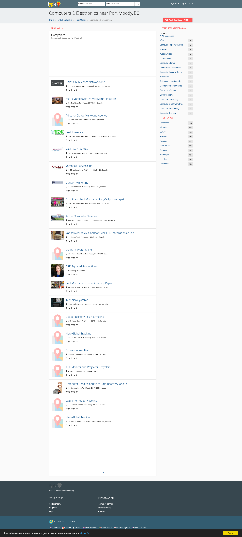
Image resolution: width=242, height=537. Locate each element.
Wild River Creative (77, 149)
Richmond (164, 164)
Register (188, 4)
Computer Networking (169, 108)
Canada (67, 527)
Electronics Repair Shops (171, 86)
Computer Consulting (169, 99)
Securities (164, 76)
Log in (176, 4)
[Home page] (54, 4)
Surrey (162, 132)
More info (84, 533)
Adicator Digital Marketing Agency (86, 115)
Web (162, 40)
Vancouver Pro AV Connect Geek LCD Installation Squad (100, 233)
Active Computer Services (81, 216)
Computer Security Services (172, 72)
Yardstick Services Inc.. (80, 165)
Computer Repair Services (171, 45)
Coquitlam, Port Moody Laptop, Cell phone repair (95, 199)
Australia (56, 527)
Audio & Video (166, 54)
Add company (55, 504)
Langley (163, 159)
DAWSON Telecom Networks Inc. (86, 82)
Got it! (231, 533)
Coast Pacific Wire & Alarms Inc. (85, 316)
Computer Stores (167, 63)
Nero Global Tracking (78, 333)
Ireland (77, 527)
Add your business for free (177, 20)
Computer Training (168, 113)
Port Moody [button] (167, 118)
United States (140, 527)
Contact (101, 511)
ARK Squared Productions (81, 266)
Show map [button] (55, 28)
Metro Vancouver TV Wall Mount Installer (91, 98)
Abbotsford (165, 145)
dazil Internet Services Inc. (82, 400)
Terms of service (105, 504)
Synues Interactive (77, 350)
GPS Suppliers (166, 95)
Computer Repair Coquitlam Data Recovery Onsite (96, 383)
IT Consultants (166, 58)
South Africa (106, 527)
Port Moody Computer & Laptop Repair (89, 283)
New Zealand (91, 527)
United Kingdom (123, 527)
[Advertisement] (97, 59)
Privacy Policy (104, 507)
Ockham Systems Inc (79, 249)
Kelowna (163, 136)
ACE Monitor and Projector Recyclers (88, 367)
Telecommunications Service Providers (172, 81)
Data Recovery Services (170, 67)
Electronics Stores (168, 90)
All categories (168, 36)
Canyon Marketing (77, 182)
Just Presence (74, 132)
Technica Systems (77, 300)
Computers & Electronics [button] (174, 28)
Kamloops (164, 154)
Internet (163, 49)
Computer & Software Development (172, 104)
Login (51, 511)
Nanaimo (164, 141)
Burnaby (163, 150)
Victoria (163, 127)
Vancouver (164, 123)
